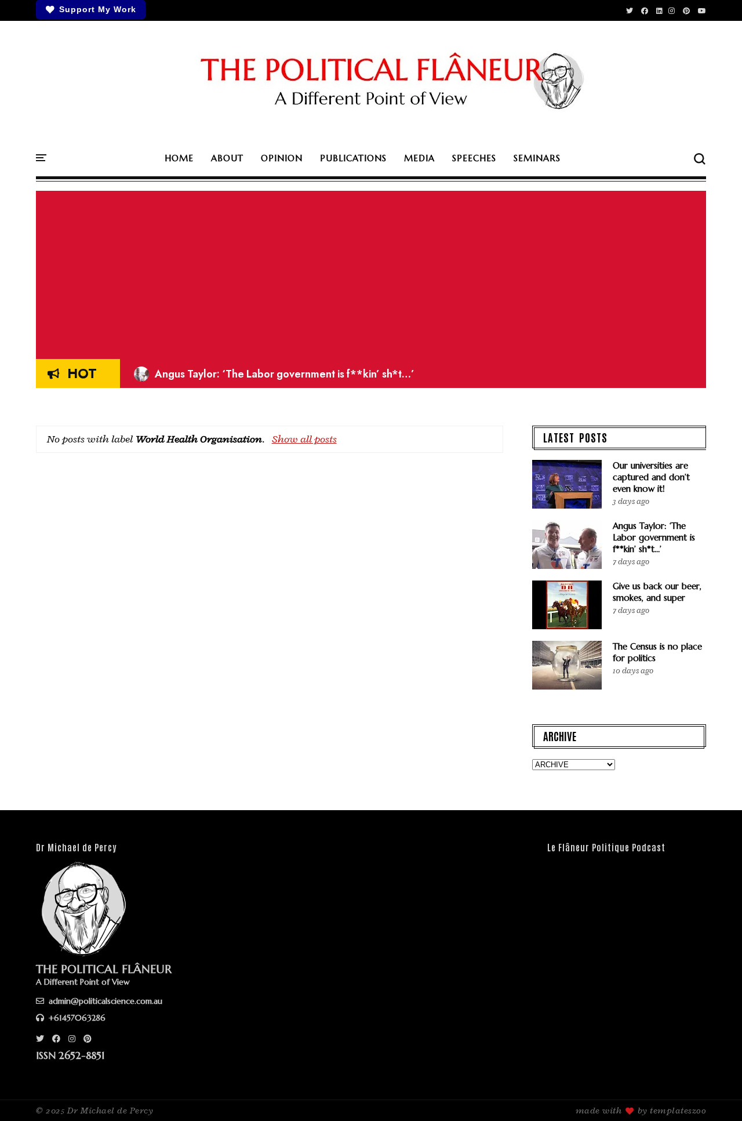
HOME (179, 158)
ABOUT (227, 158)
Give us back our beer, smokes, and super (657, 592)
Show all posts (304, 439)
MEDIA (419, 158)
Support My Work (97, 9)
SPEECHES (474, 158)
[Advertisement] (371, 272)
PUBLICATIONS (353, 158)
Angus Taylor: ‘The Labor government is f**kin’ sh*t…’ (274, 374)
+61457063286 (76, 1018)
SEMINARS (537, 158)
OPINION (282, 158)
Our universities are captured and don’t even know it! (651, 477)
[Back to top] (713, 1093)
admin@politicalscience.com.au (104, 1001)
